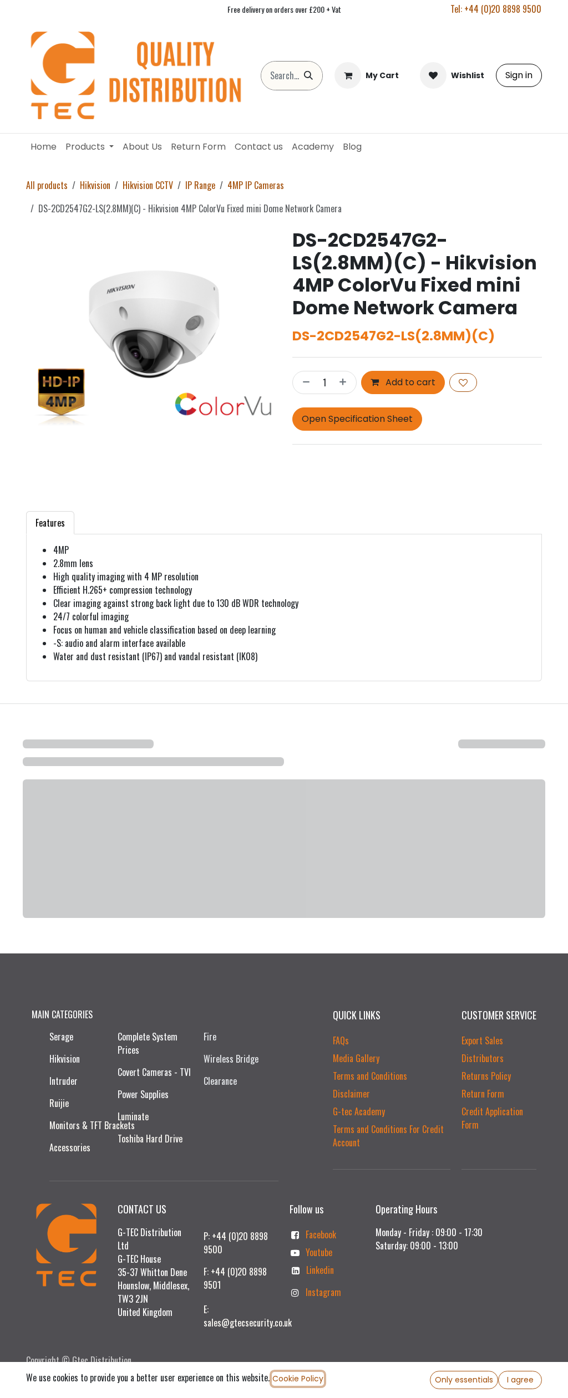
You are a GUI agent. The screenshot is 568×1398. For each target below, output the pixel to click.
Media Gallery (356, 1058)
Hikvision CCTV (148, 185)
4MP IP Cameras (255, 185)
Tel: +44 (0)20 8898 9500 (495, 9)
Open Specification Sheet (357, 418)
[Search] (308, 76)
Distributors (483, 1058)
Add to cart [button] (409, 382)
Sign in (518, 75)
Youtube (319, 1252)
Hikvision (95, 185)
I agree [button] (520, 1379)
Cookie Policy (297, 1378)
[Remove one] (304, 382)
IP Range (200, 185)
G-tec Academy (359, 1111)
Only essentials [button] (464, 1379)
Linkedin (320, 1270)
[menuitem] (43, 147)
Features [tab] (50, 522)
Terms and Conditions (370, 1076)
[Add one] (345, 382)
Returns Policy (486, 1076)
